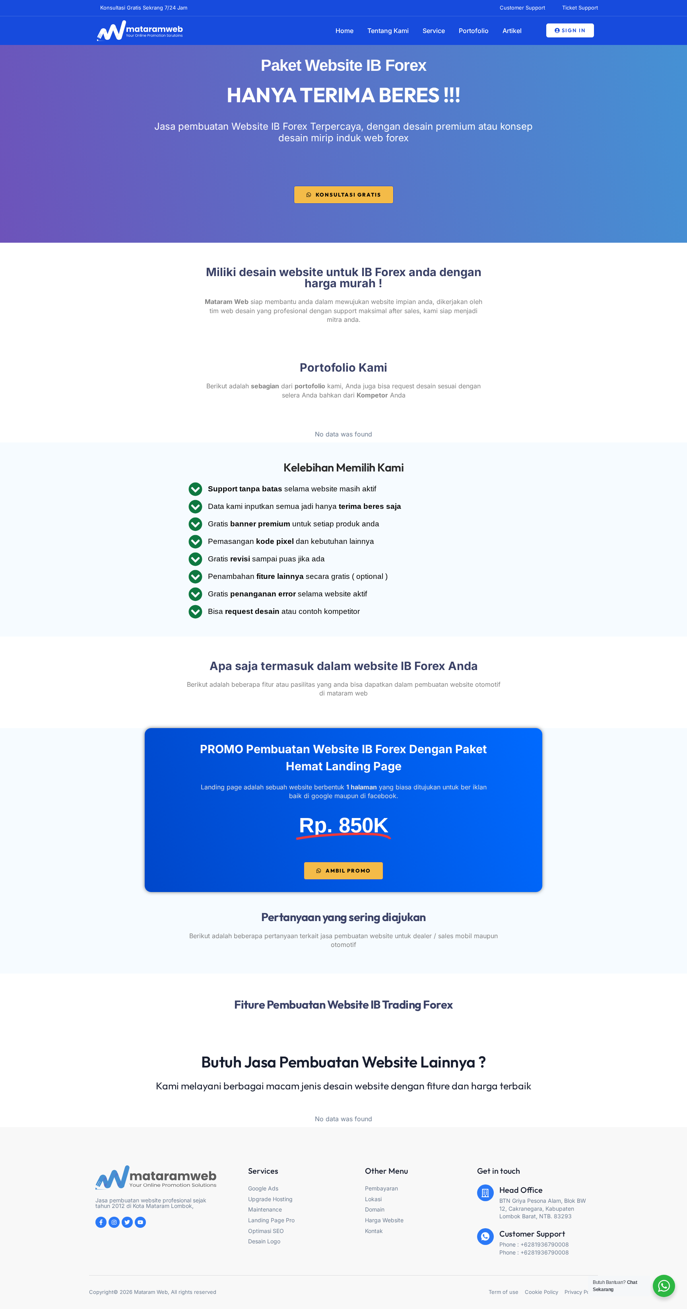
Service (434, 31)
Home (344, 31)
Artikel (512, 31)
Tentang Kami (388, 31)
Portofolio (474, 31)
